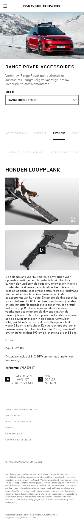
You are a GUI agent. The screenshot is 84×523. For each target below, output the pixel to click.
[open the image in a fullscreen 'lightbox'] (42, 201)
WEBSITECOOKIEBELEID (19, 421)
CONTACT (11, 427)
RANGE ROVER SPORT (22, 99)
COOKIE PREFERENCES (18, 439)
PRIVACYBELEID (14, 415)
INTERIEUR (59, 133)
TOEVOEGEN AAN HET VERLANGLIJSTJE (23, 379)
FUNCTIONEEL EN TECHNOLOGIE (24, 152)
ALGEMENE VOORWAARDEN (21, 409)
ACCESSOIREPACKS (16, 133)
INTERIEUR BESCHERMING (65, 152)
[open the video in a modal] (42, 250)
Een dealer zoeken (50, 379)
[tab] (16, 133)
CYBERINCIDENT (14, 433)
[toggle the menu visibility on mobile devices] (5, 6)
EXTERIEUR (40, 133)
